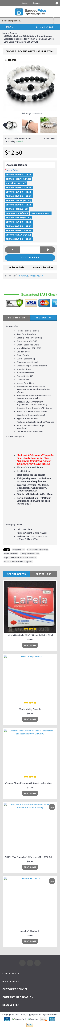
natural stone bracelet (37, 550)
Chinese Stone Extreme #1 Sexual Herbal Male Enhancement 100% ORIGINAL (30, 783)
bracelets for (18, 550)
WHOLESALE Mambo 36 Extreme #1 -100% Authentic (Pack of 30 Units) (30, 857)
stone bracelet (11, 554)
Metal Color (12, 170)
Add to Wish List (17, 267)
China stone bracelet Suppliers (18, 561)
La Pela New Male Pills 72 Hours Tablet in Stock (30, 635)
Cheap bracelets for (29, 554)
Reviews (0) (43, 318)
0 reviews (23, 276)
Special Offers (16, 574)
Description (16, 318)
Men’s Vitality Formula (30, 709)
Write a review (36, 276)
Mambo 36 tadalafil (30, 931)
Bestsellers (43, 574)
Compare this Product (42, 267)
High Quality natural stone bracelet (20, 557)
